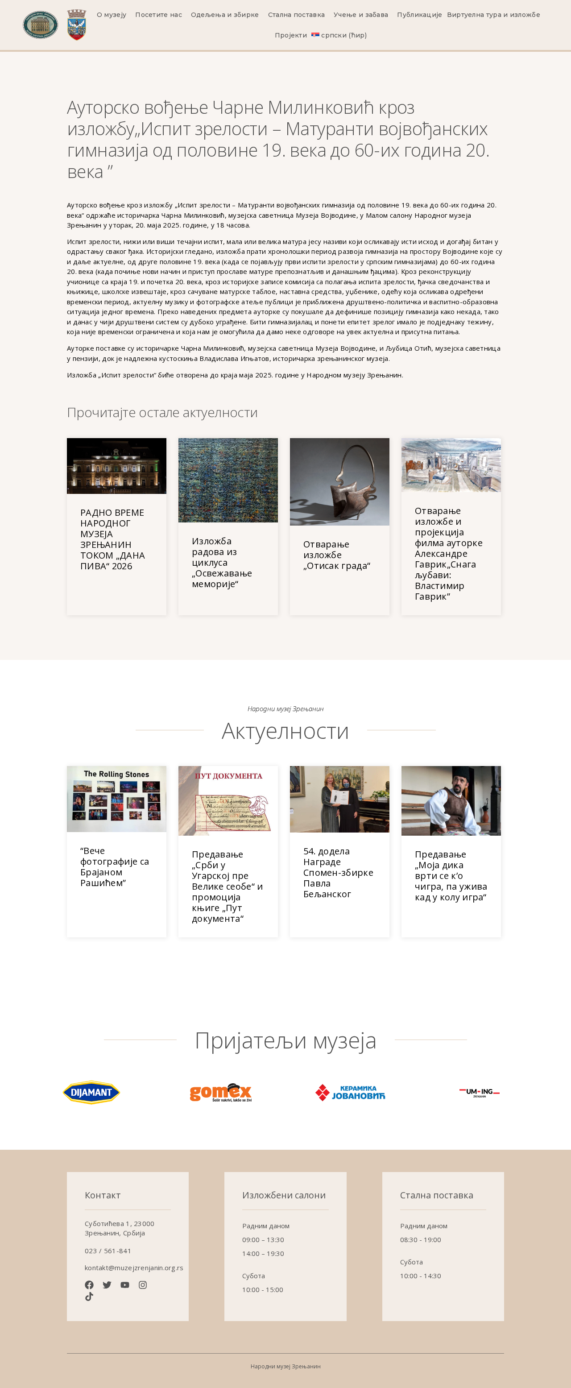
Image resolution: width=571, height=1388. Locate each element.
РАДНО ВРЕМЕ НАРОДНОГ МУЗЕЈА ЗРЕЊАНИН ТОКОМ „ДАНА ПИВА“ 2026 (112, 539)
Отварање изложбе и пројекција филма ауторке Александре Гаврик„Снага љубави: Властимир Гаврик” (449, 553)
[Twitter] (107, 1284)
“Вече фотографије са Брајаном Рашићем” (114, 867)
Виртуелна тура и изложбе (493, 15)
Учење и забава (361, 15)
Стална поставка (296, 15)
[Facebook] (89, 1284)
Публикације (419, 15)
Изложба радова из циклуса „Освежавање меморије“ (222, 562)
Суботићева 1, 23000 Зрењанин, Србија (120, 1228)
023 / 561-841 (108, 1250)
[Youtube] (124, 1284)
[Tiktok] (89, 1296)
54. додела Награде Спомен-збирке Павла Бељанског (338, 872)
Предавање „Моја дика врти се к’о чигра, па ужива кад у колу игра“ (451, 875)
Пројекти (291, 35)
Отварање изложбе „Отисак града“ (336, 555)
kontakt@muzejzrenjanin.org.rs (134, 1267)
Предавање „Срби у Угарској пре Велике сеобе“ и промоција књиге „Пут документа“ (227, 886)
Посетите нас (158, 15)
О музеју (111, 15)
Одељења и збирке (225, 15)
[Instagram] (142, 1284)
